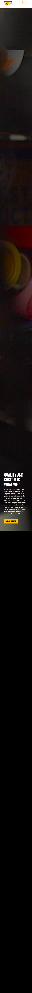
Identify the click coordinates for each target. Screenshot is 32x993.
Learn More (11, 521)
